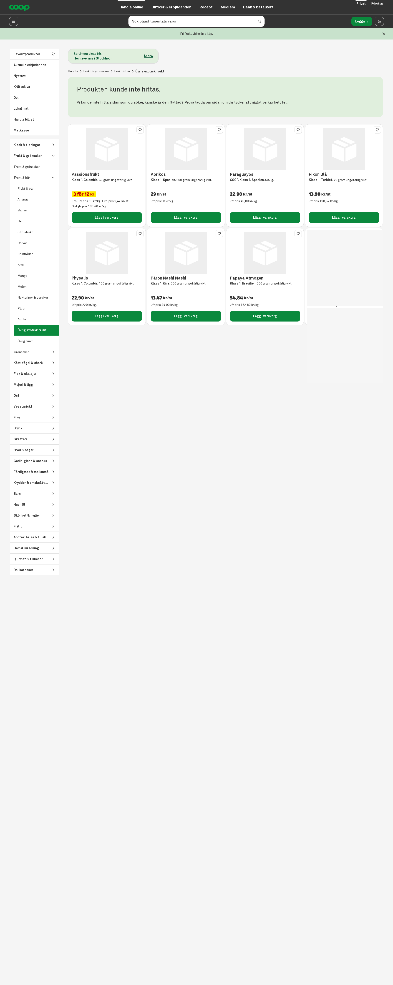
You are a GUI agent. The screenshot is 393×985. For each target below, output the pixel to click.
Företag (377, 3)
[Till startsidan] (19, 7)
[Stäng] (384, 33)
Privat (361, 4)
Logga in (361, 21)
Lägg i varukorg (106, 217)
